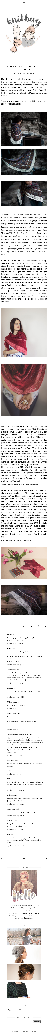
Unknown (10, 702)
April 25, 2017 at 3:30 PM (15, 774)
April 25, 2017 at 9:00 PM (15, 815)
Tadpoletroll (11, 669)
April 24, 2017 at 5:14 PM (15, 708)
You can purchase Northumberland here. (20, 484)
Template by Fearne (30, 1031)
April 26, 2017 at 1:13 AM (15, 829)
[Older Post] (46, 858)
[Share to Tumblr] (42, 626)
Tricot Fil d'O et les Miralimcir (17, 734)
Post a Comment (10, 851)
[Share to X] (32, 626)
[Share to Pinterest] (38, 626)
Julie (8, 834)
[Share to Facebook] (35, 626)
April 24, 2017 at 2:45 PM (15, 664)
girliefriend (11, 760)
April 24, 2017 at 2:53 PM (15, 683)
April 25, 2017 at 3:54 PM (15, 790)
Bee (8, 688)
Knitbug (18, 1031)
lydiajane (10, 820)
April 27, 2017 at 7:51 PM (15, 846)
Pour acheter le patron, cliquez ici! (17, 540)
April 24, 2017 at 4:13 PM (15, 697)
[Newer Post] (1, 858)
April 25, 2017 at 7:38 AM (15, 755)
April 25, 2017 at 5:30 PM (15, 804)
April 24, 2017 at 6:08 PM (15, 729)
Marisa (9, 635)
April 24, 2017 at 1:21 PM (15, 643)
